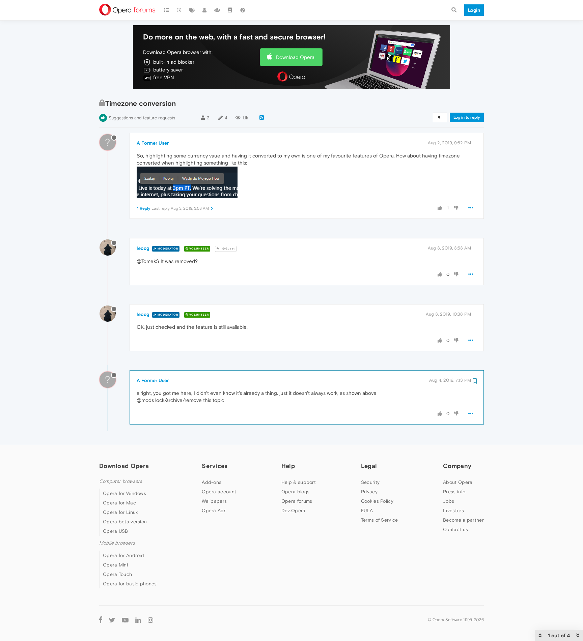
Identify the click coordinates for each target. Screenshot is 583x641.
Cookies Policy (377, 501)
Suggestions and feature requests (142, 117)
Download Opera (295, 57)
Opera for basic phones (130, 583)
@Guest (228, 248)
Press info (454, 491)
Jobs (448, 501)
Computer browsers (120, 481)
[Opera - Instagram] (150, 620)
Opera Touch (117, 574)
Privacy (369, 491)
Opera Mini (115, 564)
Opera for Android (123, 555)
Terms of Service (379, 520)
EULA (367, 510)
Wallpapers (214, 501)
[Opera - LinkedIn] (138, 620)
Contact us (455, 529)
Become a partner (463, 520)
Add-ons (211, 482)
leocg (143, 248)
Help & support (298, 482)
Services (214, 465)
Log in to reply (466, 117)
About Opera (457, 482)
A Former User (153, 143)
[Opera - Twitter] (112, 620)
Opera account (219, 491)
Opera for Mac (119, 502)
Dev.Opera (293, 510)
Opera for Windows (124, 493)
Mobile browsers (117, 543)
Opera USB (115, 531)
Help (288, 465)
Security (370, 482)
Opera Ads (214, 510)
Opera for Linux (120, 512)
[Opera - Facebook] (101, 620)
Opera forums (296, 501)
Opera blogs (295, 491)
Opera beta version (125, 521)
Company (457, 465)
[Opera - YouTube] (125, 620)
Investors (453, 510)
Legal (369, 465)
